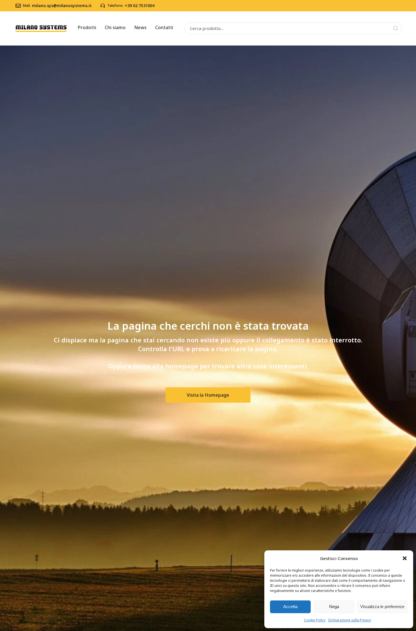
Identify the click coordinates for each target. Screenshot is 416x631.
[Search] (395, 28)
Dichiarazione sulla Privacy (349, 620)
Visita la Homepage (208, 395)
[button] (405, 558)
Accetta (290, 606)
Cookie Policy (314, 620)
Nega (334, 606)
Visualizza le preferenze (382, 606)
